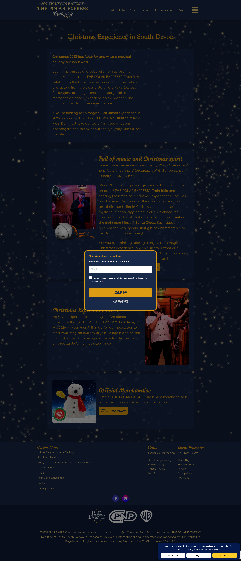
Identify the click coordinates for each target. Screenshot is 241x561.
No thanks (120, 302)
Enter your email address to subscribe (109, 262)
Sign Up (120, 293)
